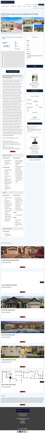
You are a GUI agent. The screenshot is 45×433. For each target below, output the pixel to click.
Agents (29, 6)
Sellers (19, 6)
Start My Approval (35, 156)
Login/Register (41, 4)
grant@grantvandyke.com (35, 83)
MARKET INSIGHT (5, 6)
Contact (42, 6)
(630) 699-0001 (35, 149)
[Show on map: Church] (2, 63)
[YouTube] (35, 4)
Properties (13, 6)
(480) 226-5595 (29, 4)
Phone (28, 49)
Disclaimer (22, 420)
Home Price (29, 99)
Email (28, 45)
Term (28, 110)
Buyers (24, 6)
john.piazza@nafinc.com (35, 148)
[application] (35, 124)
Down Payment (30, 107)
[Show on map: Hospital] (2, 59)
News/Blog (35, 6)
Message (28, 53)
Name (28, 40)
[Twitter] (36, 4)
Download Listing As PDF (13, 71)
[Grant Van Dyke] (7, 3)
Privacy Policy (22, 421)
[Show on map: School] (2, 61)
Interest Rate (29, 103)
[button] (34, 126)
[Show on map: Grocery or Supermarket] (2, 57)
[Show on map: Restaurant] (2, 65)
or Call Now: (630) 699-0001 (35, 159)
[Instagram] (32, 4)
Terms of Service (23, 422)
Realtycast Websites (24, 428)
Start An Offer (35, 90)
